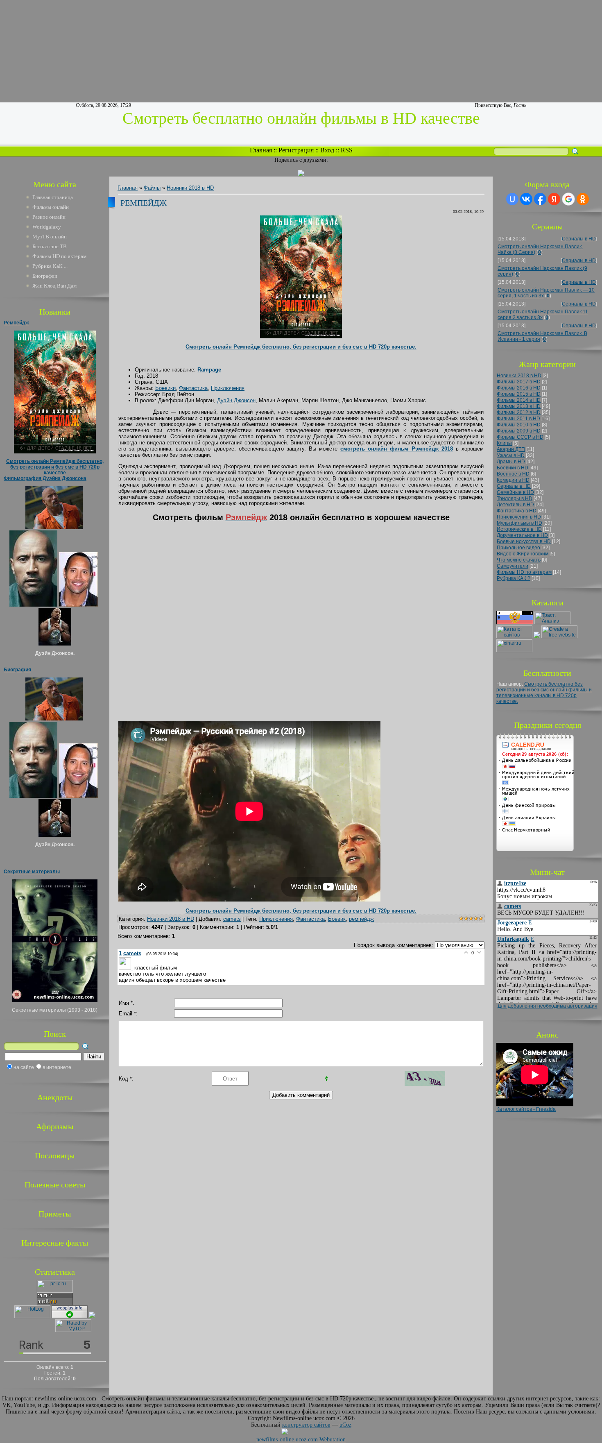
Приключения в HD (519, 517)
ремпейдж (361, 919)
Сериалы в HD (579, 239)
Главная (261, 150)
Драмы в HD (511, 461)
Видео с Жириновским (522, 554)
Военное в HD (513, 474)
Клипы (504, 443)
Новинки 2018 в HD (190, 188)
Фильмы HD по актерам (524, 572)
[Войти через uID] (512, 199)
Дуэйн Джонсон (236, 400)
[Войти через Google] (568, 199)
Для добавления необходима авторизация (547, 1006)
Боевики (165, 388)
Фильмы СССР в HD (520, 437)
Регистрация (296, 150)
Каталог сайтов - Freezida (526, 1109)
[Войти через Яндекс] (554, 199)
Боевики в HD (512, 468)
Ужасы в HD (511, 455)
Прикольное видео (518, 547)
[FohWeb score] (307, 1433)
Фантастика (193, 388)
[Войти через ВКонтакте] (526, 199)
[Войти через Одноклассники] (583, 199)
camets (232, 919)
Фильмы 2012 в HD (519, 412)
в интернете (57, 1067)
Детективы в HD (515, 504)
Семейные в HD (515, 492)
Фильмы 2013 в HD (519, 406)
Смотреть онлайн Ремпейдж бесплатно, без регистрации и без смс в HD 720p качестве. (301, 347)
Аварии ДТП (511, 449)
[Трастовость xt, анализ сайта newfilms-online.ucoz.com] (552, 622)
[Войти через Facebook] (540, 199)
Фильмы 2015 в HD (519, 394)
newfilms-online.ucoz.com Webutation (301, 1439)
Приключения (227, 388)
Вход (327, 150)
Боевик (337, 919)
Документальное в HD (522, 535)
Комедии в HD (513, 480)
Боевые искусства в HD (524, 541)
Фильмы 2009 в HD (519, 431)
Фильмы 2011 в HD (518, 418)
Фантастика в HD (516, 511)
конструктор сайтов (306, 1425)
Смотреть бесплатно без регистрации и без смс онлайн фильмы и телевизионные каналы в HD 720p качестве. (544, 692)
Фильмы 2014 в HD (519, 400)
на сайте (24, 1067)
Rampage (209, 370)
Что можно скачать (519, 560)
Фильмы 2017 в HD (519, 382)
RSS (347, 150)
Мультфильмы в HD (519, 523)
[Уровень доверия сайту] (92, 1316)
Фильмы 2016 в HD (519, 388)
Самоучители (512, 566)
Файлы (152, 188)
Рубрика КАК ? (513, 578)
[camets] (126, 968)
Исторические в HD (519, 529)
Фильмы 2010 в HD (519, 425)
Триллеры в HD (514, 498)
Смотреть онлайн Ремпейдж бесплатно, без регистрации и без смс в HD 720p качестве (55, 467)
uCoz (345, 1425)
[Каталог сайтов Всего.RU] (514, 636)
